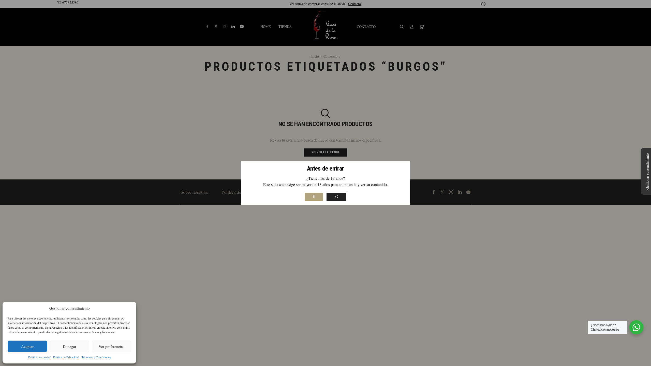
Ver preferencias (111, 346)
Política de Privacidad (66, 357)
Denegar (69, 346)
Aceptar (27, 346)
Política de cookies (39, 357)
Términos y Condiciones (96, 357)
